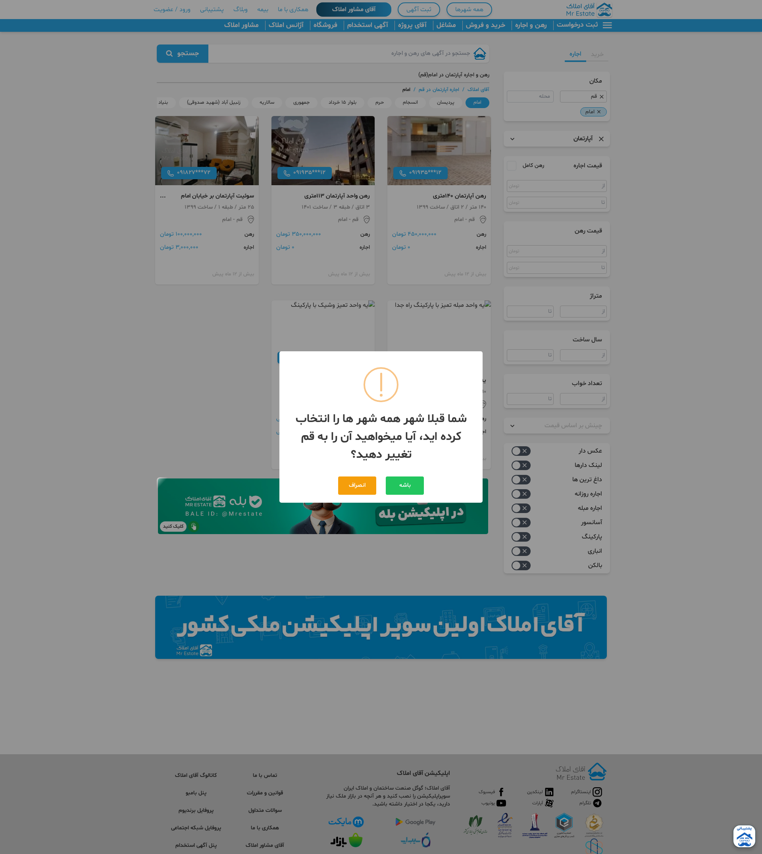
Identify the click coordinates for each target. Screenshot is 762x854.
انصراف (357, 485)
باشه (405, 485)
